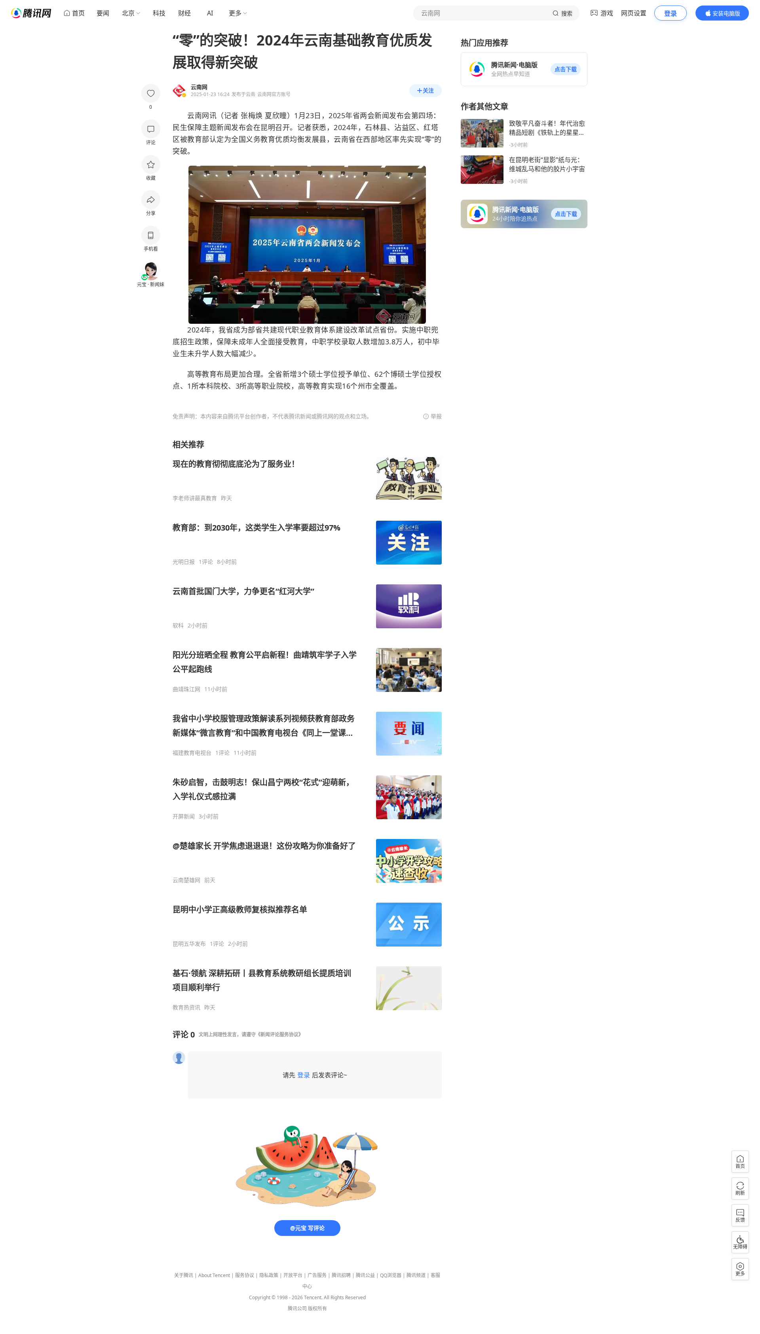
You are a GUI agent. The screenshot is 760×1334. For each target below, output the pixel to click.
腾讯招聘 (341, 1275)
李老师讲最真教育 (195, 498)
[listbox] (307, 725)
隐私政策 (268, 1275)
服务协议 (244, 1275)
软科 (178, 625)
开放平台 (292, 1275)
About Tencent (214, 1275)
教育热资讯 (186, 1007)
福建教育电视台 (192, 753)
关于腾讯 (183, 1275)
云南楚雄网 (186, 880)
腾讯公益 (365, 1275)
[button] (566, 69)
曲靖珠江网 (186, 689)
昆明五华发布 (189, 944)
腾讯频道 (416, 1275)
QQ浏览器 (390, 1275)
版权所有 (317, 1308)
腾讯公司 (297, 1308)
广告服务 (317, 1275)
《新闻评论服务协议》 (279, 1034)
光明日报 (184, 562)
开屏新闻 (184, 816)
